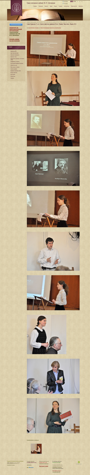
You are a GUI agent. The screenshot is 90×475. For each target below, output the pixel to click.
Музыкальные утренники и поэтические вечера (17, 59)
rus (72, 1)
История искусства (14, 72)
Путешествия (13, 76)
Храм (51, 6)
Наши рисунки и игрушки (15, 67)
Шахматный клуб (14, 65)
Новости (46, 6)
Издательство (33, 22)
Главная (28, 22)
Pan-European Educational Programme (17, 63)
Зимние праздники (14, 69)
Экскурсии (12, 78)
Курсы (55, 6)
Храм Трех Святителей (14, 53)
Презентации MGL (14, 51)
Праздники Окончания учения (16, 70)
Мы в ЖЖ (66, 1)
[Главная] (16, 8)
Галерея (60, 6)
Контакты (81, 6)
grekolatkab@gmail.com (43, 463)
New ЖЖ (66, 3)
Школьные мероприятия (15, 55)
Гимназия (41, 6)
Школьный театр (14, 56)
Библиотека (66, 6)
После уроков (13, 74)
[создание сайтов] (79, 463)
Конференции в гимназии (33, 440)
